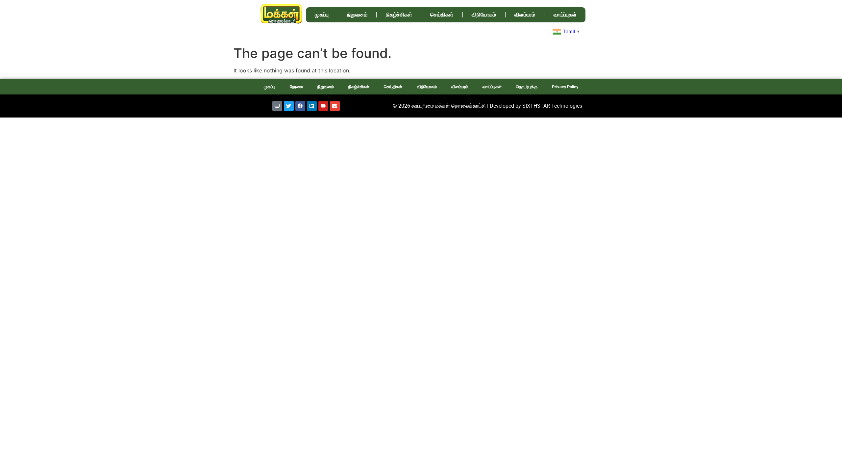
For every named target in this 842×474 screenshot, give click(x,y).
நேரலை (296, 86)
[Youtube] (323, 106)
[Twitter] (289, 106)
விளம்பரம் (524, 15)
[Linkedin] (312, 106)
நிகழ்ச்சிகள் (399, 15)
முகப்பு (322, 15)
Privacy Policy (565, 86)
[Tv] (277, 106)
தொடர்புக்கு (526, 86)
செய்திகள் (441, 15)
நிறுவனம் (357, 15)
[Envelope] (335, 106)
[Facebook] (300, 106)
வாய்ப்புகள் (565, 15)
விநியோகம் (484, 15)
